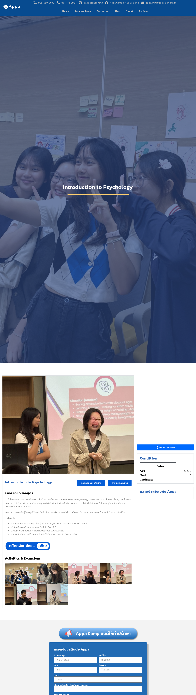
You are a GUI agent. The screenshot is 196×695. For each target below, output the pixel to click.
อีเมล (56, 665)
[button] (120, 483)
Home (65, 11)
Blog (117, 11)
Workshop (102, 11)
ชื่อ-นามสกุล (59, 656)
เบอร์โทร (102, 656)
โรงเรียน (102, 665)
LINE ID (57, 675)
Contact (143, 11)
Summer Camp (83, 11)
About (129, 11)
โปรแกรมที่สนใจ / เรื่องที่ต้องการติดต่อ (71, 685)
